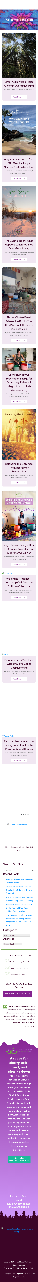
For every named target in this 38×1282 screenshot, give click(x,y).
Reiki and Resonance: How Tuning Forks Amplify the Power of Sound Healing (19, 745)
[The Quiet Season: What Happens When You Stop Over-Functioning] (19, 211)
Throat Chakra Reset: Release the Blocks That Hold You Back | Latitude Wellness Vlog (19, 908)
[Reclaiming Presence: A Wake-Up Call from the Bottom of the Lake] (19, 573)
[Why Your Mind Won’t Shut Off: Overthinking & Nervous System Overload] (19, 130)
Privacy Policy (28, 1268)
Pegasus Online (19, 1277)
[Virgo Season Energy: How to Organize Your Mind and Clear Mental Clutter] (19, 516)
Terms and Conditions (13, 1268)
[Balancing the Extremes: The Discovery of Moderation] (19, 434)
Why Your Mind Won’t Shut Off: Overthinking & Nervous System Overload (19, 163)
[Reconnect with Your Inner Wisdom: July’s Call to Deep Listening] (19, 654)
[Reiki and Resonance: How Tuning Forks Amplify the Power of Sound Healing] (19, 736)
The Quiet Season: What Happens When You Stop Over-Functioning (19, 244)
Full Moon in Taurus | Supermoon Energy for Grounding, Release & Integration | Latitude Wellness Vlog (19, 382)
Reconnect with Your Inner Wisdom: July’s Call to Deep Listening (19, 663)
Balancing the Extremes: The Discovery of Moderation (19, 467)
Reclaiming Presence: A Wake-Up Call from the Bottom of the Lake (19, 582)
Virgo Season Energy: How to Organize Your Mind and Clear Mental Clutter (19, 548)
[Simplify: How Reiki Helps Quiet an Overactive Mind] (19, 55)
